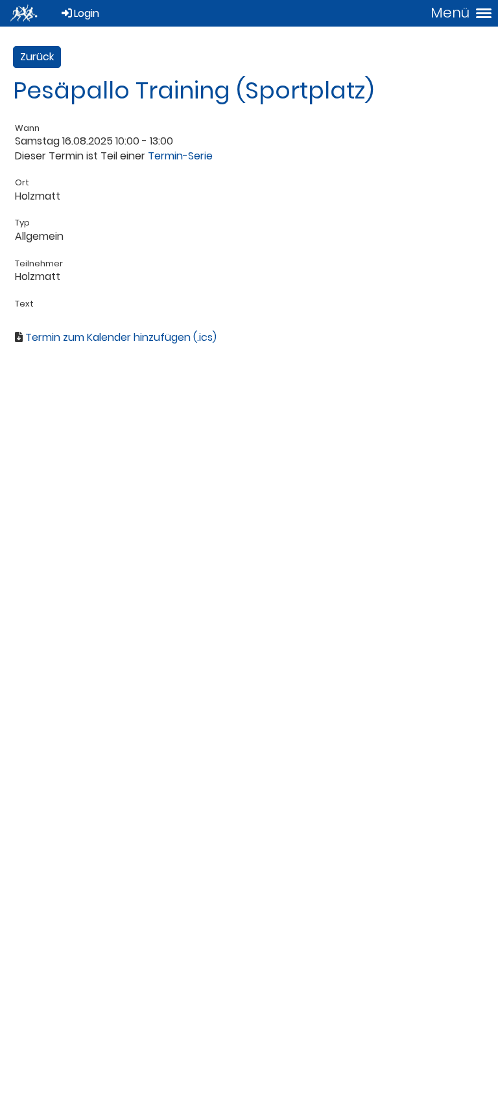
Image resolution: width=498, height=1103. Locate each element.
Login (86, 13)
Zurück (37, 56)
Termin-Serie (180, 155)
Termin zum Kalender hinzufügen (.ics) (121, 337)
